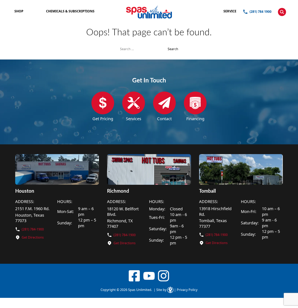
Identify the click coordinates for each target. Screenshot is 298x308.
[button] (282, 12)
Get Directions (33, 237)
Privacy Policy (185, 289)
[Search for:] (144, 49)
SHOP (18, 11)
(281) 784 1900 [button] (260, 11)
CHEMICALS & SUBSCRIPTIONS (70, 11)
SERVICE (229, 11)
